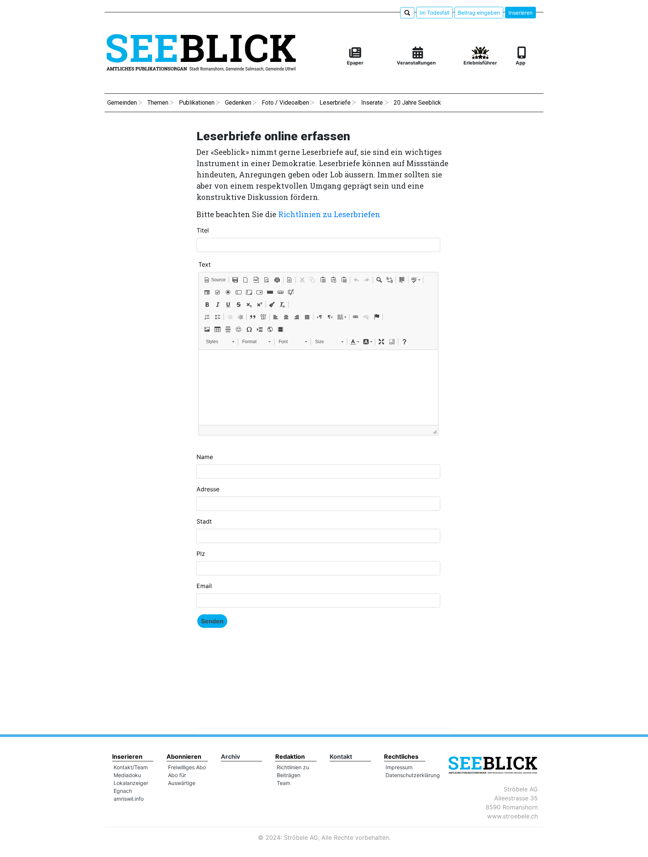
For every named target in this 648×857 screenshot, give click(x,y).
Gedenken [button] (238, 102)
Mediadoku (127, 775)
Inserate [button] (372, 102)
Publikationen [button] (196, 102)
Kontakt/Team (131, 767)
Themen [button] (157, 102)
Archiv (230, 756)
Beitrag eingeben (479, 12)
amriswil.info (129, 798)
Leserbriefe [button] (335, 102)
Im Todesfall (434, 12)
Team (283, 783)
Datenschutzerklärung (413, 775)
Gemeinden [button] (122, 102)
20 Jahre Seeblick (417, 102)
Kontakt (341, 756)
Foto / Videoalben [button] (285, 102)
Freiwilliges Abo (187, 767)
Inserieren (520, 12)
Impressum (399, 767)
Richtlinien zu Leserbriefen (329, 214)
